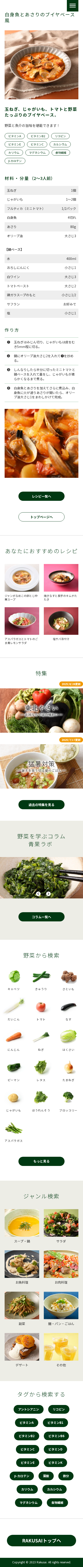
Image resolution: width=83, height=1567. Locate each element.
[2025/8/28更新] (41, 710)
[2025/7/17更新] (41, 766)
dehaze (72, 5)
